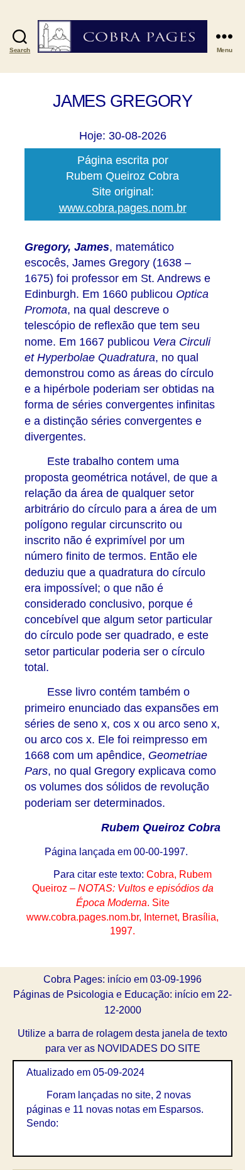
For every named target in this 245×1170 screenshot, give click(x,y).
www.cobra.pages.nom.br (123, 208)
